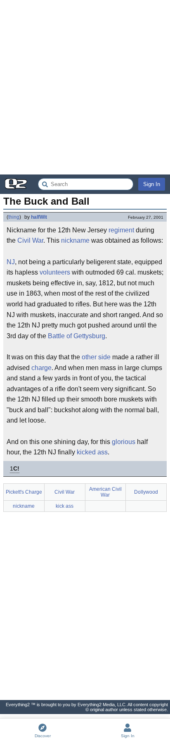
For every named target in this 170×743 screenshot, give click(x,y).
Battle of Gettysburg (76, 335)
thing (13, 217)
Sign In (151, 184)
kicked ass (92, 452)
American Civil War (105, 492)
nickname (75, 240)
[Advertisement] (85, 87)
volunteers (55, 272)
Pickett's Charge (24, 492)
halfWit (39, 217)
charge (41, 367)
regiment (121, 230)
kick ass (64, 506)
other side (96, 357)
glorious (123, 441)
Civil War (30, 240)
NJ (11, 261)
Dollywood (146, 492)
